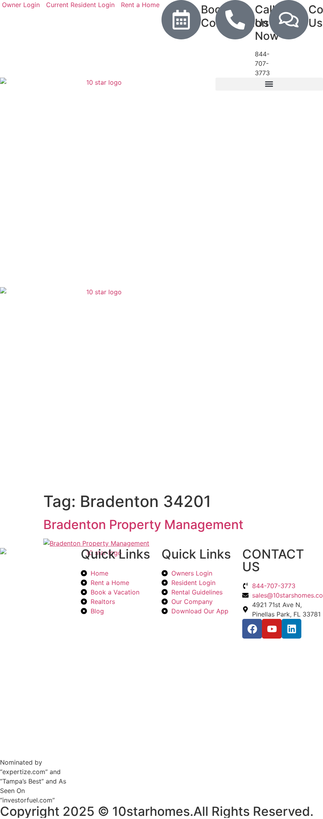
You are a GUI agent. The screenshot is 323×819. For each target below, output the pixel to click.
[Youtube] (272, 629)
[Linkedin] (291, 629)
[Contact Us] (288, 19)
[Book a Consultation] (181, 19)
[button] (269, 84)
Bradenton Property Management (143, 524)
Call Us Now (267, 23)
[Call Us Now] (235, 19)
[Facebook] (252, 629)
